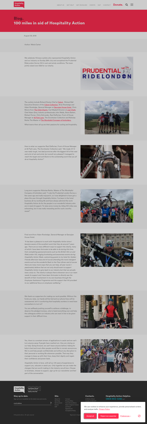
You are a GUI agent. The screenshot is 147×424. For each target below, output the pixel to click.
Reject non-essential (108, 416)
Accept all (90, 416)
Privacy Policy (104, 409)
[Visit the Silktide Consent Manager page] (139, 416)
